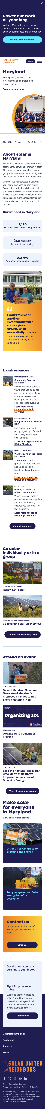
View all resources (22, 526)
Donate (30, 61)
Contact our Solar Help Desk (22, 634)
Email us (22, 945)
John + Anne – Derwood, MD (21, 336)
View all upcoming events (22, 791)
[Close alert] (41, 3)
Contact (25, 1087)
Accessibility (15, 1087)
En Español (34, 1087)
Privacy (6, 1087)
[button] (39, 61)
